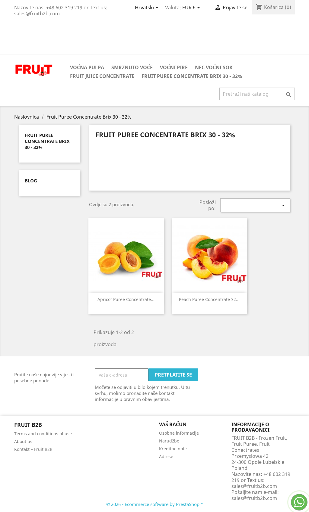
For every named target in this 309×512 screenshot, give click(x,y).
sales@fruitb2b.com (254, 498)
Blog (31, 181)
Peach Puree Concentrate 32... (209, 299)
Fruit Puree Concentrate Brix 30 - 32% (192, 76)
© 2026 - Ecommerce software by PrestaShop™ (154, 504)
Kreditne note (173, 448)
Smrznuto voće (132, 67)
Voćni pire (174, 67)
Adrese (166, 456)
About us (23, 441)
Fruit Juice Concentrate (102, 76)
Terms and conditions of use (43, 433)
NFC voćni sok (214, 67)
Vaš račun (172, 424)
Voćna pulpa (87, 67)
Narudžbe (169, 441)
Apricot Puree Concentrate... (125, 299)
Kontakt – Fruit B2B (33, 449)
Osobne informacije (179, 433)
